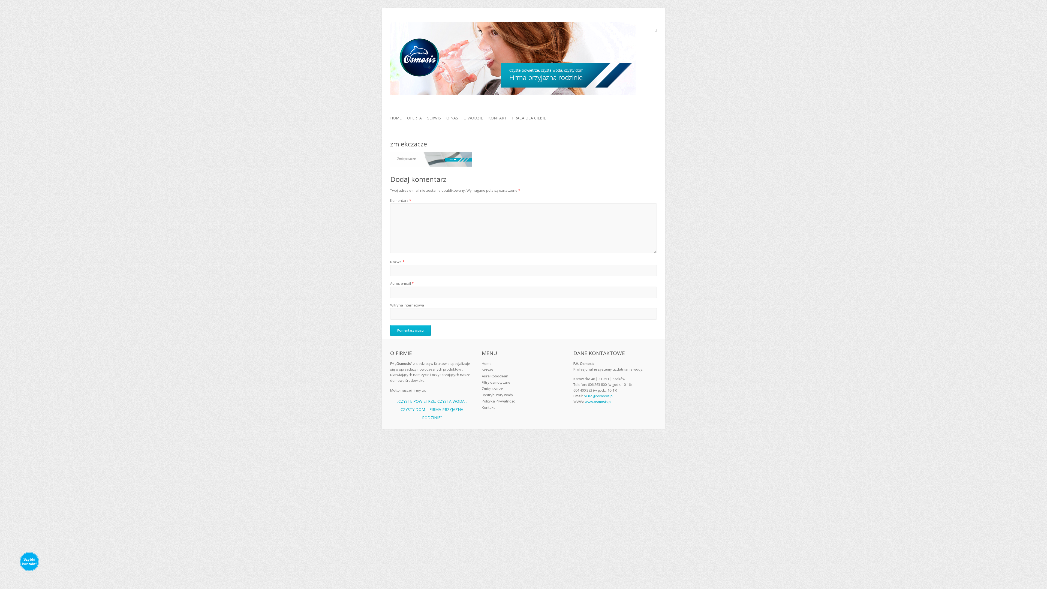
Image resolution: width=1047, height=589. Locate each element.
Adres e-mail (402, 283)
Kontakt (497, 118)
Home (396, 118)
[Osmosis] (513, 59)
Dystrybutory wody (497, 394)
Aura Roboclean (495, 376)
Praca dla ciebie (529, 118)
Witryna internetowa (407, 305)
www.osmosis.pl (598, 401)
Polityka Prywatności (499, 401)
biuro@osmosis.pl (598, 395)
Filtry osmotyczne (496, 382)
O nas (452, 118)
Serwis (434, 118)
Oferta (414, 118)
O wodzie (473, 118)
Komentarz (400, 200)
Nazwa (397, 261)
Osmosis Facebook (653, 28)
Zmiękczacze (492, 388)
